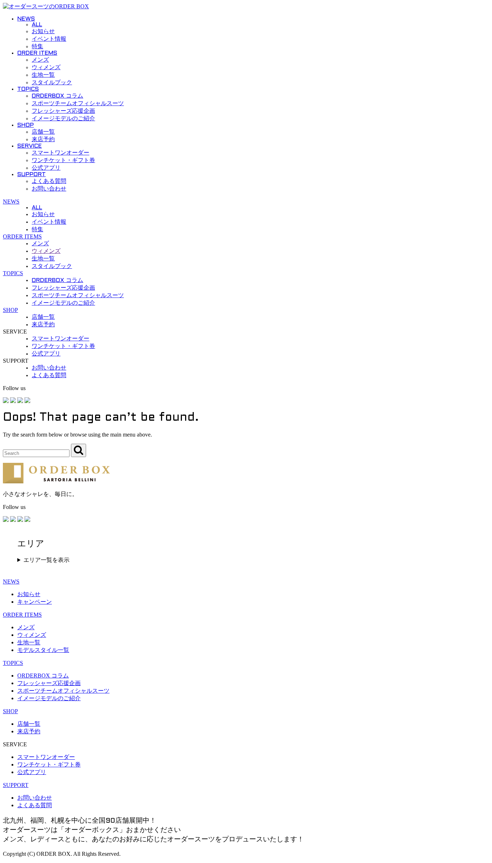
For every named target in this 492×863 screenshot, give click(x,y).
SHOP (25, 125)
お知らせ (43, 31)
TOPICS (28, 89)
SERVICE (29, 146)
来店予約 (43, 139)
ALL (37, 24)
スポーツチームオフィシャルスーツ (78, 103)
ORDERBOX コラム (57, 96)
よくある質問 (49, 181)
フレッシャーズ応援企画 (63, 111)
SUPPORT (31, 174)
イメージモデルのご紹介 (63, 118)
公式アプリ (46, 168)
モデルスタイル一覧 (43, 650)
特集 (37, 46)
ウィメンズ (46, 67)
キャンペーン (34, 602)
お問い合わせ (49, 189)
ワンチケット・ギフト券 (63, 160)
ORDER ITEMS (37, 53)
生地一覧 (43, 75)
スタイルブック (52, 82)
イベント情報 (49, 39)
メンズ (40, 60)
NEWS (26, 19)
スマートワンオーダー (60, 153)
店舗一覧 (43, 132)
